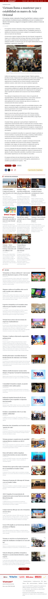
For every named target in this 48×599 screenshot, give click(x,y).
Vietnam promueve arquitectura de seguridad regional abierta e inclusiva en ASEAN (16, 440)
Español (35, 1)
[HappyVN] (40, 577)
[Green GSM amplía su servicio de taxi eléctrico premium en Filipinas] (38, 528)
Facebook (6, 170)
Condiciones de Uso (36, 581)
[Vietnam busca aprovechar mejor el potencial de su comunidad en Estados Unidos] (38, 470)
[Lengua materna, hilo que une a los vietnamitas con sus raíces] (38, 513)
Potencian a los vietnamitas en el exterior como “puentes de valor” (16, 426)
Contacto (45, 583)
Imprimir (12, 170)
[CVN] (15, 577)
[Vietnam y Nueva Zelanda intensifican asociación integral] (38, 211)
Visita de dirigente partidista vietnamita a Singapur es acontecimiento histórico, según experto (15, 555)
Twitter (9, 170)
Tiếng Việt (24, 1)
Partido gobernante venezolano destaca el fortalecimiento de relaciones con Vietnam (15, 356)
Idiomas (24, 583)
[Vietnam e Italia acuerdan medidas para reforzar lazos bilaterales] (24, 183)
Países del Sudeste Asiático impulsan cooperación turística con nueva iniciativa (15, 454)
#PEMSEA (19, 165)
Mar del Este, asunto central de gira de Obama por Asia (24, 219)
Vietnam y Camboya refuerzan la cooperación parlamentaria (16, 337)
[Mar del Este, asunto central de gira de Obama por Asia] (24, 211)
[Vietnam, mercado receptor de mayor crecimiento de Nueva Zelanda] (38, 183)
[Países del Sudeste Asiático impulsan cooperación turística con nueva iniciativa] (38, 456)
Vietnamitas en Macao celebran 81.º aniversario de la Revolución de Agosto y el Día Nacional (16, 274)
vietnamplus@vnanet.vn (30, 590)
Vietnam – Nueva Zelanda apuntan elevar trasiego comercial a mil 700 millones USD (9, 247)
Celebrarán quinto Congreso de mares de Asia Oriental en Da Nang (10, 191)
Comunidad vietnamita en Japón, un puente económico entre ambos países (15, 385)
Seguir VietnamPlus (32, 170)
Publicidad (40, 583)
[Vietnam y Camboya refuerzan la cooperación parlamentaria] (38, 340)
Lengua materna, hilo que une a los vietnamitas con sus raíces (16, 510)
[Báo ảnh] (32, 577)
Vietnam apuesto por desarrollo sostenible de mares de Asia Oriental (9, 219)
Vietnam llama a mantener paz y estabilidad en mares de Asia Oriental (23, 247)
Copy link (15, 170)
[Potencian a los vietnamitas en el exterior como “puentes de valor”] (38, 429)
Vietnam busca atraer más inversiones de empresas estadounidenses (14, 320)
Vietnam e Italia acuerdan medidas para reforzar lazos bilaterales (24, 191)
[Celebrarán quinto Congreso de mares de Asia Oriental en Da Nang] (10, 183)
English (28, 1)
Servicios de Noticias (33, 583)
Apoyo (45, 581)
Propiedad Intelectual (27, 581)
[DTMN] (23, 577)
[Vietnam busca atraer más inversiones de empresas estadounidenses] (38, 323)
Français (31, 1)
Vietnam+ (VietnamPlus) (12, 1)
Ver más (7, 270)
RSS (42, 581)
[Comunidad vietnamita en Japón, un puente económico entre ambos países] (38, 387)
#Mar (14, 165)
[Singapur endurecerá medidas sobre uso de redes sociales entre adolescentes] (38, 293)
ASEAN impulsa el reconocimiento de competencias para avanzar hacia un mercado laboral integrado (16, 496)
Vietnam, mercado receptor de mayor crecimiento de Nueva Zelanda (37, 192)
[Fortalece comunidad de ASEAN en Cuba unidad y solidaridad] (38, 415)
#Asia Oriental (8, 165)
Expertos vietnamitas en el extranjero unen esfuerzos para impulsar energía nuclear (15, 305)
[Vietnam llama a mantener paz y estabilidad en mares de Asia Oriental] (24, 238)
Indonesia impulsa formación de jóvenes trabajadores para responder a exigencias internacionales (15, 399)
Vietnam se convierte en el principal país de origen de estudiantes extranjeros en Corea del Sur (16, 540)
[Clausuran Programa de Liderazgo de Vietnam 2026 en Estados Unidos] (38, 484)
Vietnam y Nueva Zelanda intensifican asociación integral (38, 219)
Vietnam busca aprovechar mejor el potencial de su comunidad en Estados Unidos (16, 467)
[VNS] (7, 577)
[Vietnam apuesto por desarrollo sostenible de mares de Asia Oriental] (10, 211)
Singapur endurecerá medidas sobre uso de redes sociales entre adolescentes (15, 290)
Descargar (24, 568)
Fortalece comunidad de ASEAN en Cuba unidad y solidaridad (14, 413)
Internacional (6, 4)
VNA (28, 583)
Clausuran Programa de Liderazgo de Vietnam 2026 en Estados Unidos (16, 481)
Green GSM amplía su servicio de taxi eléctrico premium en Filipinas (16, 526)
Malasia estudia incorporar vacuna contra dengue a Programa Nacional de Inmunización (16, 372)
